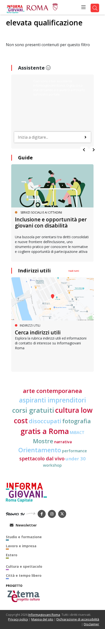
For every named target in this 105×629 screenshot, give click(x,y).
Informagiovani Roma (44, 614)
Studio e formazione (24, 537)
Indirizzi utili (34, 270)
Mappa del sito (42, 619)
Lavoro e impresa (21, 546)
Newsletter (26, 525)
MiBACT (77, 432)
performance (74, 451)
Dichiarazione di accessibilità (77, 619)
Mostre (43, 441)
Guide (25, 157)
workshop (52, 465)
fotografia (76, 421)
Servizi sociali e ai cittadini (41, 212)
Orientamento (39, 450)
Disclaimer (91, 624)
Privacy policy (18, 619)
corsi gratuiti (33, 410)
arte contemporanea (52, 391)
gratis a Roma (45, 431)
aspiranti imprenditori (52, 400)
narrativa (63, 441)
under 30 (75, 458)
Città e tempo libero (24, 575)
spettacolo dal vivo (41, 458)
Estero (11, 555)
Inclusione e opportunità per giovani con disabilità (51, 222)
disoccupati (45, 421)
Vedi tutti (73, 270)
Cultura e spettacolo (24, 566)
